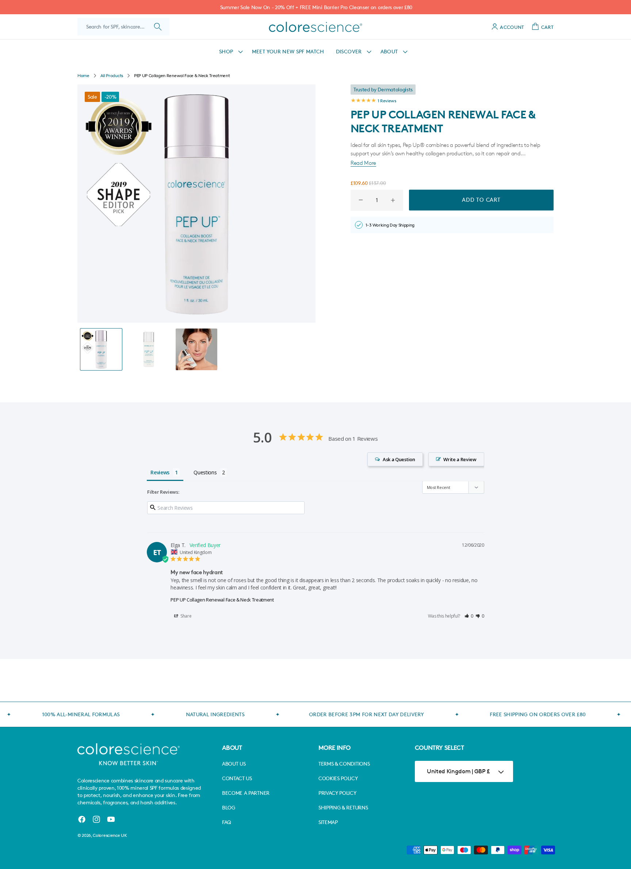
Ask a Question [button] (399, 459)
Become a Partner (245, 793)
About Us (233, 763)
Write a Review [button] (460, 459)
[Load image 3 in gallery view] (196, 349)
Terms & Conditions (344, 763)
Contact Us (237, 778)
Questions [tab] (205, 472)
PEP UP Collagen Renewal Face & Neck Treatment (222, 599)
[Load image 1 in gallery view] (101, 349)
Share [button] (185, 616)
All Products (111, 75)
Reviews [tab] (159, 472)
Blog (228, 807)
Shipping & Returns (343, 807)
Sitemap (328, 822)
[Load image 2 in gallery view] (148, 349)
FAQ (226, 822)
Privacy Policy (337, 793)
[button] (229, 51)
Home (83, 75)
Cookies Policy (338, 778)
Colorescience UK (110, 835)
